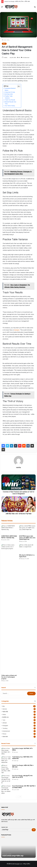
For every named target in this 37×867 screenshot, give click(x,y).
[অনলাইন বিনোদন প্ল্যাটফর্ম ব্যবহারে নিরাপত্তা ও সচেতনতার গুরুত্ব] (9, 529)
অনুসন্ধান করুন (4, 827)
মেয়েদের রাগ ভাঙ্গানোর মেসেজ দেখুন (17, 856)
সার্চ (33, 829)
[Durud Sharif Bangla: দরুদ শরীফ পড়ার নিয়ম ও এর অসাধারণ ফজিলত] (6, 789)
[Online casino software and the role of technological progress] (9, 609)
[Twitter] (7, 446)
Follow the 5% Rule (10, 92)
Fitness (4, 734)
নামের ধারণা (5, 736)
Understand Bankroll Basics (10, 89)
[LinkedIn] (11, 446)
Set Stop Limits (9, 94)
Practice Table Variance (8, 97)
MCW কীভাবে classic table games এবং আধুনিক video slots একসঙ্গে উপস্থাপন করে (27, 537)
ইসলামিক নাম (5, 717)
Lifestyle (4, 723)
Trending (4, 728)
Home (4, 40)
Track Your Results (10, 100)
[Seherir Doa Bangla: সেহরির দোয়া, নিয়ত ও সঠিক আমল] (6, 769)
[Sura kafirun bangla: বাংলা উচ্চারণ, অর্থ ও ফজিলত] (6, 751)
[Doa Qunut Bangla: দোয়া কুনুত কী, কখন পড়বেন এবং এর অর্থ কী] (6, 779)
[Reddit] (24, 446)
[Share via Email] (32, 446)
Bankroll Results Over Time (10, 102)
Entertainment (6, 731)
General (4, 709)
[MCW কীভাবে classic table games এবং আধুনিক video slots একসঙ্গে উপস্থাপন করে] (27, 529)
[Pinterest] (20, 446)
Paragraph (5, 725)
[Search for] (35, 8)
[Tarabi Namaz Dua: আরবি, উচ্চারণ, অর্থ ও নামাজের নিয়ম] (6, 759)
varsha (5, 57)
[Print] (3, 449)
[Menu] (2, 8)
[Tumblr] (15, 446)
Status (4, 714)
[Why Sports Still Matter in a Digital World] (27, 548)
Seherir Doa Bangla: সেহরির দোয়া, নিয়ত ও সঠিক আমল (17, 1)
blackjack (16, 330)
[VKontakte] (28, 446)
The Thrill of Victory (10, 105)
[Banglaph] (11, 7)
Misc (8, 40)
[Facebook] (3, 446)
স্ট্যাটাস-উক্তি (5, 711)
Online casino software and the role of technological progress (9, 677)
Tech (3, 720)
